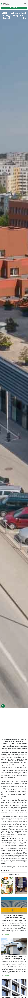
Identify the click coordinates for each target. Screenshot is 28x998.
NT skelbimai (6, 4)
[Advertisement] (14, 723)
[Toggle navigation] (25, 4)
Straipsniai (6, 934)
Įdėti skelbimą (14, 7)
